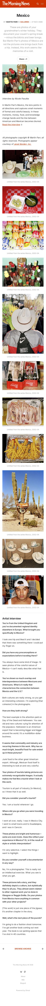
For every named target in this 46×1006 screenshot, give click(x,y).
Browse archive (23, 949)
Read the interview (11, 124)
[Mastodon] (25, 972)
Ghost (27, 990)
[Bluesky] (21, 972)
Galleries (24, 22)
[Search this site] (38, 4)
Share (21, 59)
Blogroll (23, 983)
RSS (23, 980)
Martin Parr (12, 22)
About (23, 976)
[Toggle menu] (42, 4)
